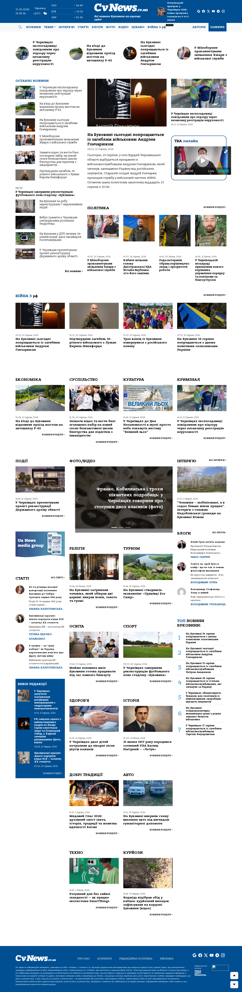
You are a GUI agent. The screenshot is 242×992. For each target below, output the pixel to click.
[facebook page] (203, 11)
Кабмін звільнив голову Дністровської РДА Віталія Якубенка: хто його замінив (137, 267)
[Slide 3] (128, 527)
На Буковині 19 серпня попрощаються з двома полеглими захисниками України (197, 344)
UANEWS (217, 27)
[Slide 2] (121, 527)
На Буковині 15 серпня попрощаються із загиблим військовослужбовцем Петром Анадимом (204, 667)
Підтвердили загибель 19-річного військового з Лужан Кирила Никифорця (59, 174)
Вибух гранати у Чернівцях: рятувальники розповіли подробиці (59, 220)
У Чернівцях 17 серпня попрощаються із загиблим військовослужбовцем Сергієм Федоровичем (204, 730)
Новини (33, 27)
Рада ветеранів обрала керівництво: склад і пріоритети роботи (174, 265)
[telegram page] (218, 11)
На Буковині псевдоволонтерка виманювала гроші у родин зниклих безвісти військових (203, 713)
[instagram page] (223, 11)
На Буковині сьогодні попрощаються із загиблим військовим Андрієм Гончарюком (58, 124)
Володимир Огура (204, 582)
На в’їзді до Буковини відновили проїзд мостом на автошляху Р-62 (59, 107)
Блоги (97, 27)
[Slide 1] (114, 527)
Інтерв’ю (67, 27)
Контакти (104, 958)
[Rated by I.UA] (220, 967)
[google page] (198, 11)
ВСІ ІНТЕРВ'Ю (217, 460)
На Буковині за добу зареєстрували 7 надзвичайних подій (61, 204)
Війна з (160, 26)
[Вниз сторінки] (234, 984)
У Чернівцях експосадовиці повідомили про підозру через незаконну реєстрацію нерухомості (61, 92)
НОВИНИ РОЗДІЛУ (214, 207)
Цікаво (138, 27)
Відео (123, 27)
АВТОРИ (199, 27)
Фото (110, 27)
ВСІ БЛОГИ (219, 532)
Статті (83, 27)
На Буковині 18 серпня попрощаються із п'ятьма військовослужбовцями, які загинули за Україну (203, 682)
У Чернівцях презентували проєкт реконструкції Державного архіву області (59, 253)
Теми (48, 27)
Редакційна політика (135, 958)
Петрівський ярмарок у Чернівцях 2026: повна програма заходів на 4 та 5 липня (178, 11)
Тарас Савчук (200, 557)
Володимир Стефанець (208, 604)
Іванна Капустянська (45, 608)
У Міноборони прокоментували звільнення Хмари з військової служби (59, 139)
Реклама (166, 958)
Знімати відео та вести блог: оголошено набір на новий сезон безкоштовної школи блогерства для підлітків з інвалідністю (59, 159)
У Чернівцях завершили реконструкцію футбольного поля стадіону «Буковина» (45, 193)
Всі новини (74, 271)
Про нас (84, 958)
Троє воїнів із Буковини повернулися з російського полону (145, 342)
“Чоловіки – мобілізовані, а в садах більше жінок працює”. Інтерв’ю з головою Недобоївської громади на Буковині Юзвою (201, 510)
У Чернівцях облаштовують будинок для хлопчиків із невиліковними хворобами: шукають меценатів (203, 697)
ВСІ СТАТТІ (58, 577)
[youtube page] (213, 11)
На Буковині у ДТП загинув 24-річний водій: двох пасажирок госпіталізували (60, 237)
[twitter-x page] (208, 11)
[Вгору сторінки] (234, 975)
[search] (20, 27)
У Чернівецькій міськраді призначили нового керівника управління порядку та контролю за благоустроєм (210, 270)
